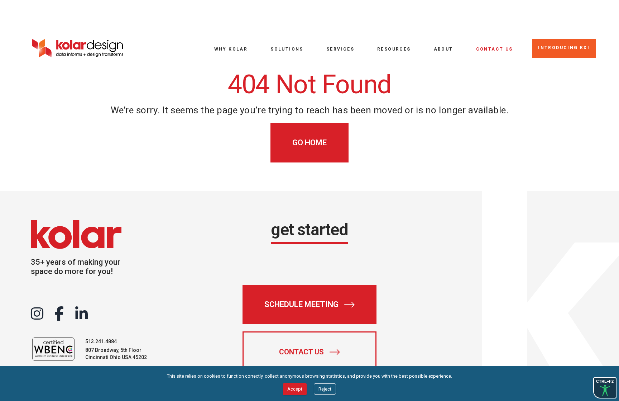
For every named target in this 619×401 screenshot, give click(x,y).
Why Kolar (231, 49)
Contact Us (494, 49)
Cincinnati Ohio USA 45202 (116, 357)
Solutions (286, 49)
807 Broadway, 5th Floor (113, 350)
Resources (394, 49)
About (443, 49)
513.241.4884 (101, 341)
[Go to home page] (77, 48)
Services (340, 49)
